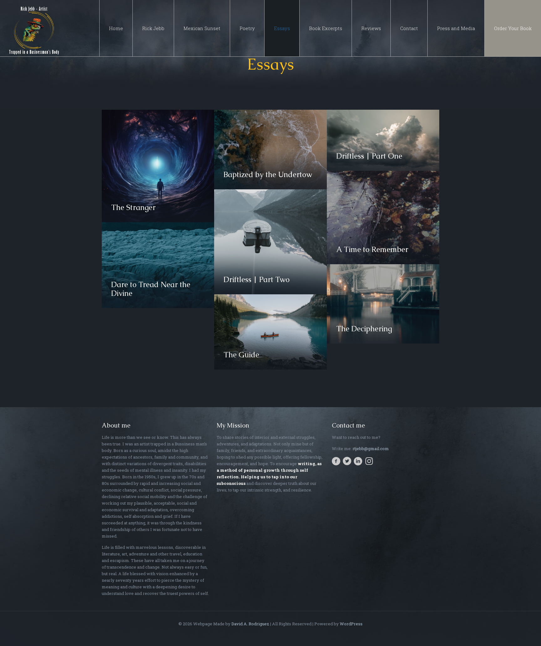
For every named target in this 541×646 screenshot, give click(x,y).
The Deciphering (364, 329)
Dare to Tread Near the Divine (150, 289)
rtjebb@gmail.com (371, 448)
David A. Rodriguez (250, 624)
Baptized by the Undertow (268, 174)
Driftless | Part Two (257, 279)
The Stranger (133, 207)
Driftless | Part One (369, 156)
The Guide (241, 355)
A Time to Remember (372, 249)
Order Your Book (513, 28)
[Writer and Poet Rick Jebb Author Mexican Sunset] (34, 28)
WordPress (351, 624)
